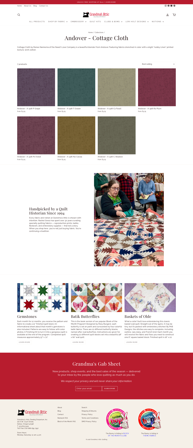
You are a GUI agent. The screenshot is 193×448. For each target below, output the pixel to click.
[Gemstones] (42, 297)
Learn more (24, 342)
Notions (157, 21)
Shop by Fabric (57, 21)
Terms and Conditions (90, 418)
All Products (37, 21)
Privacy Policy (87, 414)
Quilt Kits (95, 21)
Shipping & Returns (89, 411)
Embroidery (78, 21)
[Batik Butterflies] (96, 297)
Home (19, 6)
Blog (35, 6)
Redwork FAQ (63, 418)
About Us (27, 6)
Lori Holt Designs (136, 21)
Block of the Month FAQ (67, 421)
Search (84, 407)
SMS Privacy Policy (89, 421)
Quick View (36, 104)
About (60, 407)
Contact (61, 414)
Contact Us (43, 6)
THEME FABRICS (149, 436)
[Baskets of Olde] (150, 297)
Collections (99, 32)
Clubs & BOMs (112, 21)
